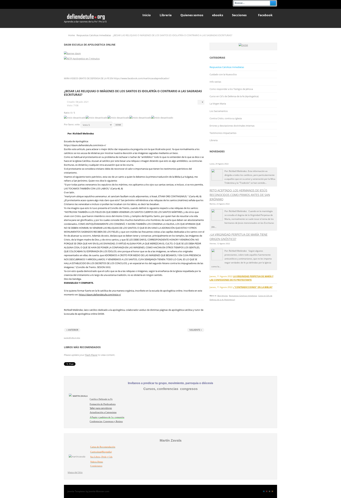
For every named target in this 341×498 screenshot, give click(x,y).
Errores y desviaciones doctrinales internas (232, 125)
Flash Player (91, 355)
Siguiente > (195, 329)
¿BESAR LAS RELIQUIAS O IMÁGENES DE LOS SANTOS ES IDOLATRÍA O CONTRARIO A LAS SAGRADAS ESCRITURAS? (133, 92)
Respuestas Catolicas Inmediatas (94, 35)
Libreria (214, 140)
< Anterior (72, 329)
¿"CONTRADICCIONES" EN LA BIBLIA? (252, 287)
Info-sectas (215, 81)
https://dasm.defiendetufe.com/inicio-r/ (100, 294)
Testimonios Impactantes (223, 133)
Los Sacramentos (219, 111)
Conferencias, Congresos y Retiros (106, 421)
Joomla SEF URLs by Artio (72, 338)
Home (71, 35)
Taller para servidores (101, 408)
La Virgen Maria (218, 103)
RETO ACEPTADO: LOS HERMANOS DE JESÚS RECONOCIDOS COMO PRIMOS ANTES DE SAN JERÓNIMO (240, 194)
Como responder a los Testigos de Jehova (231, 89)
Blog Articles (222, 295)
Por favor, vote (72, 124)
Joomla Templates (76, 491)
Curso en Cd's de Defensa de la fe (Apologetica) (234, 96)
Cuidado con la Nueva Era (223, 74)
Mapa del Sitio (75, 472)
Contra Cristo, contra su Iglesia (226, 118)
